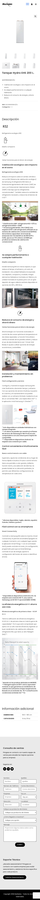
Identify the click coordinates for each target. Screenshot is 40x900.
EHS (11, 107)
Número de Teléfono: (11, 786)
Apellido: (24, 778)
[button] (14, 877)
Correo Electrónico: (28, 786)
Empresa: (7, 794)
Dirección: (7, 801)
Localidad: (24, 801)
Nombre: (7, 778)
